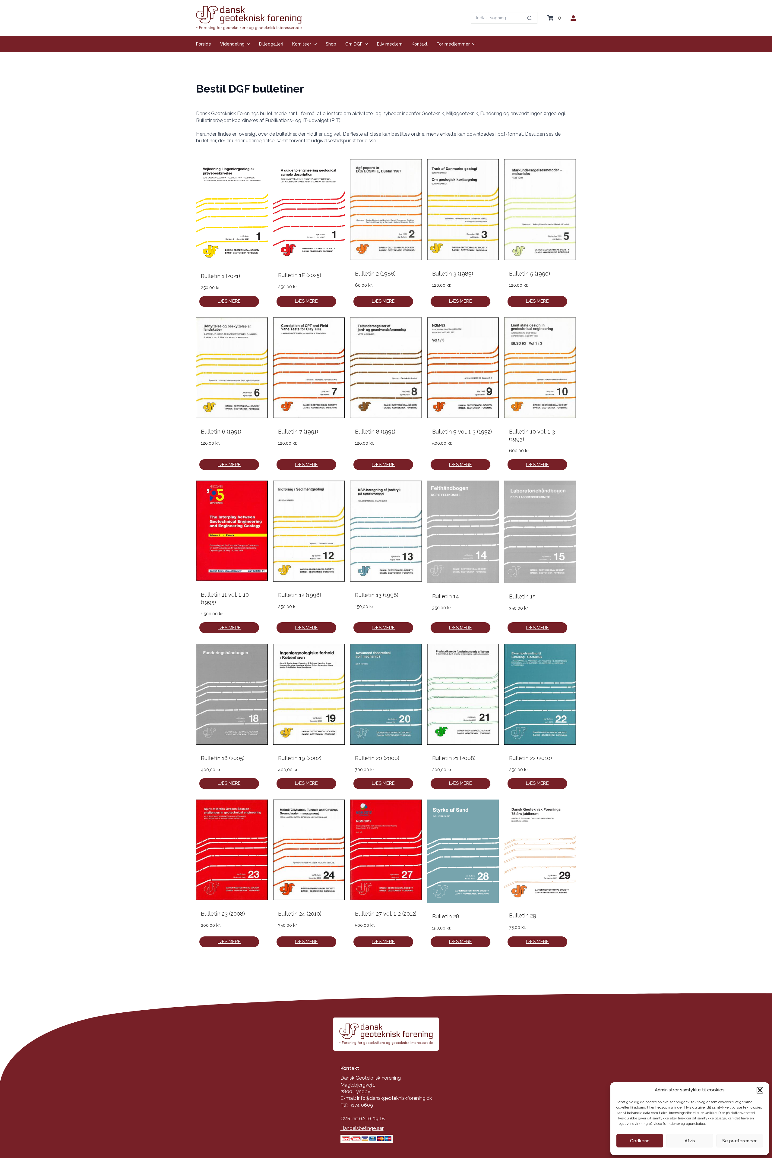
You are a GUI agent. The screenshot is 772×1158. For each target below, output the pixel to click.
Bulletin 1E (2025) (299, 275)
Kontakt (420, 44)
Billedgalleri (271, 44)
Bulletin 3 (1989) (452, 273)
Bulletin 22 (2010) (530, 758)
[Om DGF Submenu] (365, 44)
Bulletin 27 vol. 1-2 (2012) (385, 913)
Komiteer (301, 44)
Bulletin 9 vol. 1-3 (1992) (462, 431)
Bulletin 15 (522, 596)
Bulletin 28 (445, 916)
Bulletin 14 (445, 596)
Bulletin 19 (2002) (299, 758)
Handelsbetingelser (362, 1128)
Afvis (690, 1141)
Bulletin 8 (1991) (375, 431)
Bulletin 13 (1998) (376, 595)
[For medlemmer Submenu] (472, 44)
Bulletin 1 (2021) (220, 276)
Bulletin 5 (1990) (529, 273)
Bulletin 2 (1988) (375, 273)
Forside (203, 44)
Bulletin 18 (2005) (223, 758)
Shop (331, 44)
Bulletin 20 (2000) (377, 758)
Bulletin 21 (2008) (454, 758)
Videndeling (232, 44)
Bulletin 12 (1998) (299, 595)
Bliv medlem (390, 44)
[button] (760, 1090)
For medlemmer (453, 44)
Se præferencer (739, 1141)
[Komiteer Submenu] (314, 44)
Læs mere (229, 301)
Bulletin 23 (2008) (223, 913)
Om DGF (353, 44)
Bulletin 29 (522, 915)
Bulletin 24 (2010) (299, 913)
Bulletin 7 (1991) (298, 431)
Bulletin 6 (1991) (221, 431)
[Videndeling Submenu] (247, 44)
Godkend (640, 1141)
